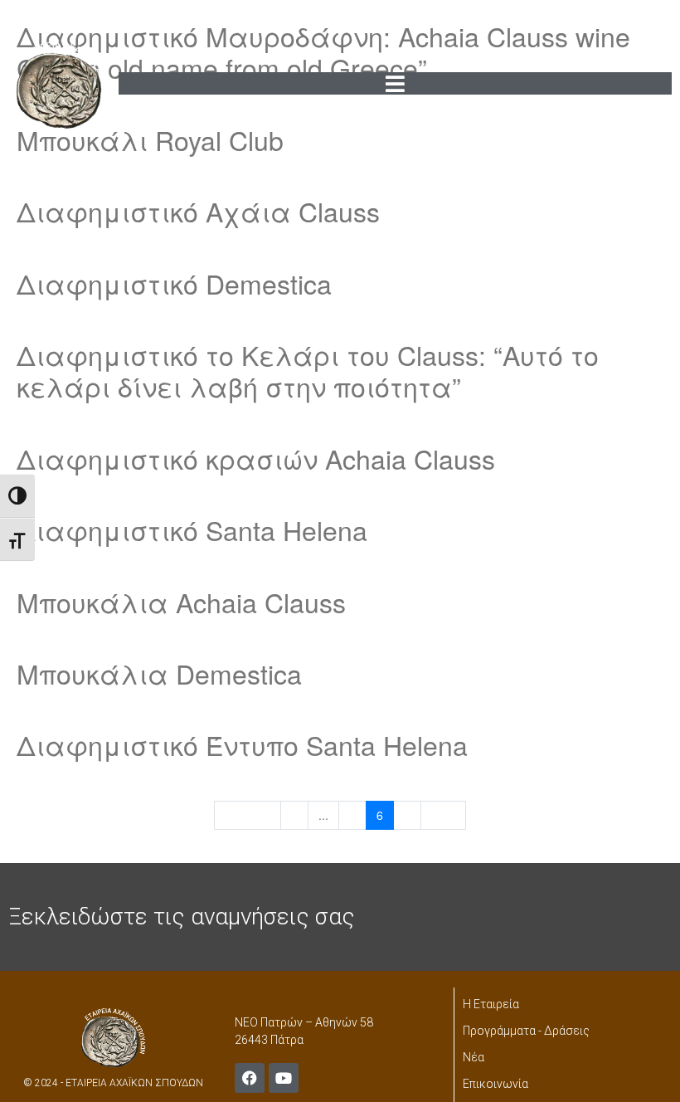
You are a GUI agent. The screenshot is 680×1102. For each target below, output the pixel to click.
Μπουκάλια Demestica (159, 673)
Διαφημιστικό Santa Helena (192, 529)
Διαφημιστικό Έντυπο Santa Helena (242, 744)
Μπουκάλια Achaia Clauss (181, 602)
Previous (247, 815)
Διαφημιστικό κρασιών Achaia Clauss (256, 458)
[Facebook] (250, 1078)
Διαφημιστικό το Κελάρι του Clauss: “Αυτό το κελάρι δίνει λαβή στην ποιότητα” (308, 370)
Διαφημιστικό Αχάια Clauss (198, 211)
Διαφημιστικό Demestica (174, 283)
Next (443, 815)
